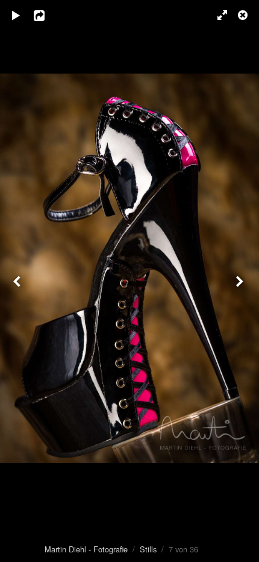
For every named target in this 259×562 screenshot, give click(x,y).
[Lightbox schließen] (244, 15)
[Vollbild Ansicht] (217, 15)
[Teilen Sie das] (48, 15)
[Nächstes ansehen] (241, 281)
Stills (148, 549)
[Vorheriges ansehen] (18, 281)
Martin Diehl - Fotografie (86, 549)
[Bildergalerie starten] (16, 15)
